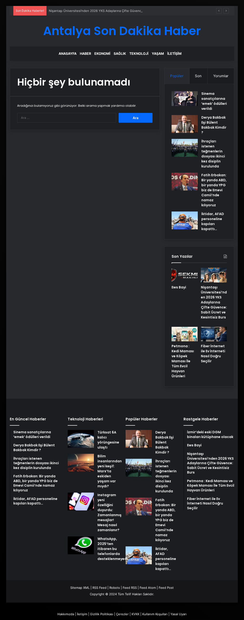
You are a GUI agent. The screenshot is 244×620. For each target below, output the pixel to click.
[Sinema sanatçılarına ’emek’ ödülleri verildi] (185, 98)
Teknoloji (138, 53)
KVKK (135, 614)
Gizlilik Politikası (101, 614)
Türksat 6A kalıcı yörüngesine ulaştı (108, 440)
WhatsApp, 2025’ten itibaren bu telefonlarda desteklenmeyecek (114, 548)
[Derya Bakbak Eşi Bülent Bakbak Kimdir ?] (185, 124)
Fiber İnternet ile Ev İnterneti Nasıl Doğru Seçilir (213, 353)
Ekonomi (102, 53)
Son (198, 76)
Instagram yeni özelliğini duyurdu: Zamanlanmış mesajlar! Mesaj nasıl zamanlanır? (109, 512)
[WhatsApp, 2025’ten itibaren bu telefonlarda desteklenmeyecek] (81, 545)
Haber (85, 53)
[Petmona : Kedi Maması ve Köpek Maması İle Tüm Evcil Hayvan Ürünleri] (185, 334)
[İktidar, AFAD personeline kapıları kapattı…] (185, 220)
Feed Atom (148, 588)
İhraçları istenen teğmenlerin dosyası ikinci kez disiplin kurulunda (213, 154)
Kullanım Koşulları (155, 614)
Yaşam (158, 53)
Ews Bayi (179, 287)
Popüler (176, 76)
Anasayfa (67, 53)
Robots (114, 588)
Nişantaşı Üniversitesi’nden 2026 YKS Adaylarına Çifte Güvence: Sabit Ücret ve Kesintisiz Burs (119, 11)
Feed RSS (130, 588)
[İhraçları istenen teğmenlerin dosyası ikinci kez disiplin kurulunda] (185, 148)
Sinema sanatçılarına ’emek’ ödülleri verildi (214, 101)
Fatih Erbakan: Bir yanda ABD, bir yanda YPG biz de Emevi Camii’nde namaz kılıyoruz (214, 190)
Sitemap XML (80, 588)
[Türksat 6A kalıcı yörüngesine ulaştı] (81, 439)
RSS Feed (99, 588)
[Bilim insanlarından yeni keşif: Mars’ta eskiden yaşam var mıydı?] (81, 463)
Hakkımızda (65, 614)
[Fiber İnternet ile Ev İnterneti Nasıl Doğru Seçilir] (214, 334)
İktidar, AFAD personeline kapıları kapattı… (212, 221)
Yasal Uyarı (178, 614)
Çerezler (122, 614)
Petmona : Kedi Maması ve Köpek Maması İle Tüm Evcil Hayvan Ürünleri (183, 361)
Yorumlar (221, 76)
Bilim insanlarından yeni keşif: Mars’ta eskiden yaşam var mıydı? (109, 471)
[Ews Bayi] (185, 275)
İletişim (174, 53)
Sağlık (120, 53)
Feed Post (166, 588)
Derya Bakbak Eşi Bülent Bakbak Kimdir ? (213, 125)
